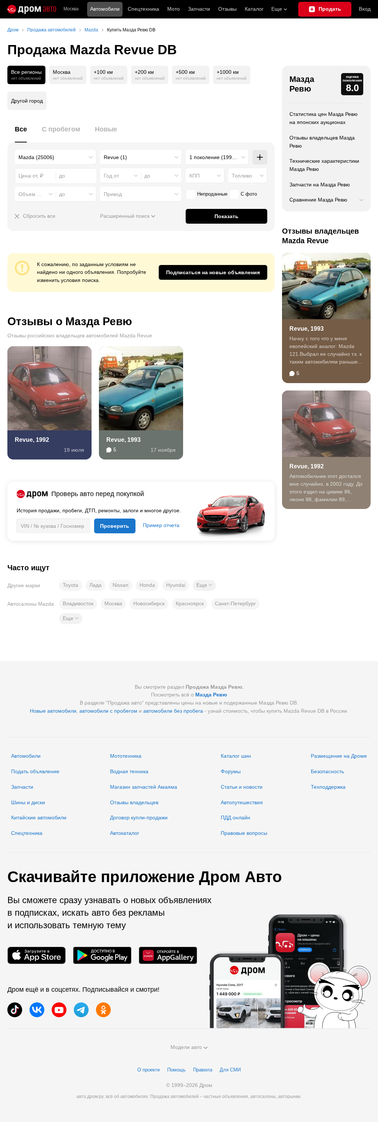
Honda (147, 585)
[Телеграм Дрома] (81, 1009)
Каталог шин (236, 756)
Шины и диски (28, 802)
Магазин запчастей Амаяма (143, 787)
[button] (204, 585)
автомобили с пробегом (108, 711)
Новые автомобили (53, 711)
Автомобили (105, 9)
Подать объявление (35, 771)
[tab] (21, 133)
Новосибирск (149, 603)
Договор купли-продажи (139, 817)
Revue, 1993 (123, 440)
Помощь (176, 1070)
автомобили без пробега (173, 711)
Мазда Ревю (301, 84)
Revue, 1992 (32, 440)
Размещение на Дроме (339, 756)
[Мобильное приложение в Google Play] (102, 955)
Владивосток (78, 603)
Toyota (70, 585)
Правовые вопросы (244, 833)
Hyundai (175, 585)
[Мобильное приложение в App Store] (36, 955)
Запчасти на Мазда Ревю (319, 184)
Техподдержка (328, 787)
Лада (95, 585)
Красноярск (190, 603)
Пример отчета (161, 525)
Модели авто (186, 1047)
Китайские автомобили (38, 817)
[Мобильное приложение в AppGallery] (168, 955)
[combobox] (55, 157)
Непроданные (212, 194)
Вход (365, 9)
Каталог (254, 9)
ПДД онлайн (235, 817)
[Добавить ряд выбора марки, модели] (259, 157)
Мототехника (125, 756)
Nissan (120, 585)
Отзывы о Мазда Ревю (69, 321)
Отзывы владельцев (134, 802)
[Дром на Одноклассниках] (103, 1009)
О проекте (148, 1070)
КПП (194, 176)
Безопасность (327, 771)
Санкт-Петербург (235, 603)
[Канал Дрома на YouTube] (59, 1009)
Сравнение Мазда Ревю (318, 200)
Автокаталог (124, 833)
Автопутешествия (242, 802)
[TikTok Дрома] (14, 1009)
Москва (71, 9)
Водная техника (129, 771)
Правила (202, 1070)
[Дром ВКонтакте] (37, 1009)
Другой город (27, 101)
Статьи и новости (241, 787)
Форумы (231, 771)
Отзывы (227, 9)
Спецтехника (26, 833)
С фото (249, 194)
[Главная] (31, 9)
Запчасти (199, 9)
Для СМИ (230, 1070)
